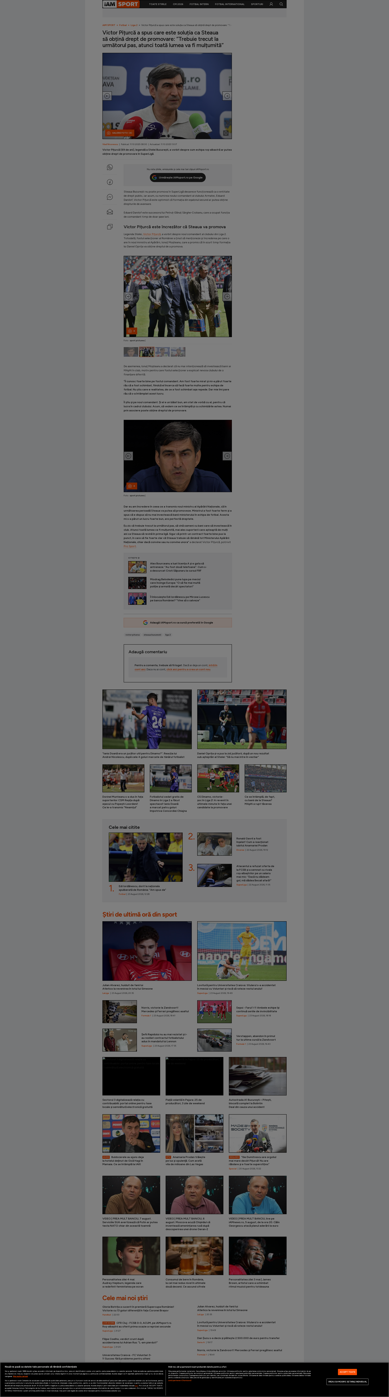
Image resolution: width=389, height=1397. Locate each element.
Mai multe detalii (20, 1376)
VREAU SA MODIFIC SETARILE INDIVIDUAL (347, 1382)
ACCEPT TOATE (347, 1372)
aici (136, 1385)
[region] (194, 1379)
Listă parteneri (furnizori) (179, 1380)
